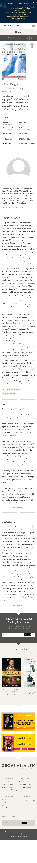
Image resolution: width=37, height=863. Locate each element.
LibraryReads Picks (7, 785)
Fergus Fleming (8, 91)
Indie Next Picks (6, 782)
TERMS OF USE (17, 834)
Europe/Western (13, 389)
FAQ (3, 805)
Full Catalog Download (8, 787)
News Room (5, 800)
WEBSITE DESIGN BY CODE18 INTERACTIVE (18, 836)
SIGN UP (27, 634)
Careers (4, 803)
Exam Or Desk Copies (25, 785)
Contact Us (5, 808)
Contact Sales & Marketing (9, 790)
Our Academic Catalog (25, 782)
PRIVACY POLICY (9, 834)
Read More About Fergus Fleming (14, 207)
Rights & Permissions (25, 787)
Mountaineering (9, 393)
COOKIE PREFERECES (27, 834)
